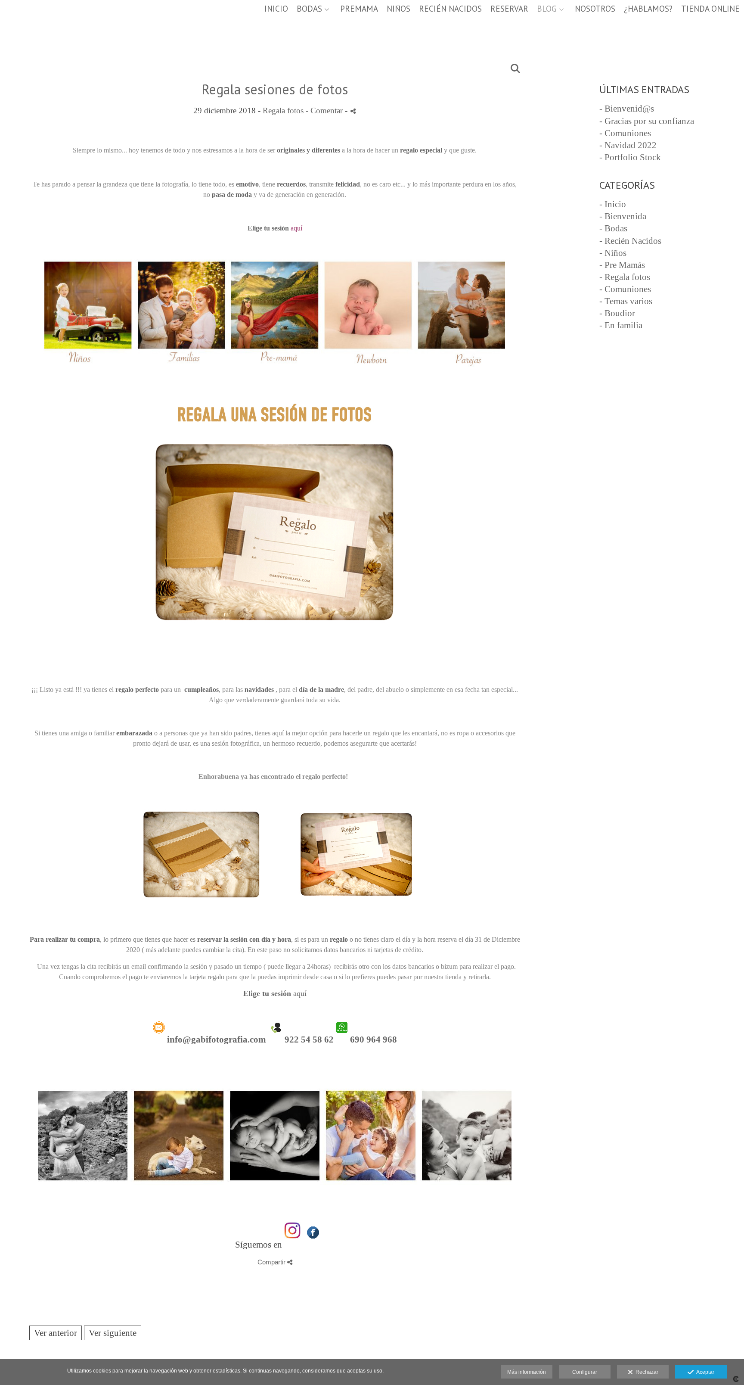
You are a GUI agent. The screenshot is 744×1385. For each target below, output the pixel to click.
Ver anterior (55, 1333)
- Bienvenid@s (626, 108)
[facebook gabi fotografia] (313, 1244)
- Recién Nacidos (630, 241)
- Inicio (612, 204)
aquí (275, 993)
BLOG (547, 8)
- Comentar (325, 110)
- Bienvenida (622, 216)
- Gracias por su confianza (646, 121)
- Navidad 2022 (628, 145)
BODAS (309, 8)
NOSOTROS (595, 8)
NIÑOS (398, 8)
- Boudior (617, 313)
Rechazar (645, 1372)
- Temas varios (625, 301)
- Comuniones (625, 133)
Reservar (509, 8)
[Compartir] (353, 110)
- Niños (612, 253)
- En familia (620, 325)
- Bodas (613, 228)
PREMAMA (359, 8)
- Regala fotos (624, 277)
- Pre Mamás (622, 265)
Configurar (584, 1372)
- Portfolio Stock (630, 157)
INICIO (276, 8)
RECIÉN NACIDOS (450, 8)
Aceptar (704, 1372)
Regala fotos (283, 110)
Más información (526, 1372)
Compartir (272, 1262)
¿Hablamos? (648, 8)
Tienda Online (710, 8)
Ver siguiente (112, 1333)
